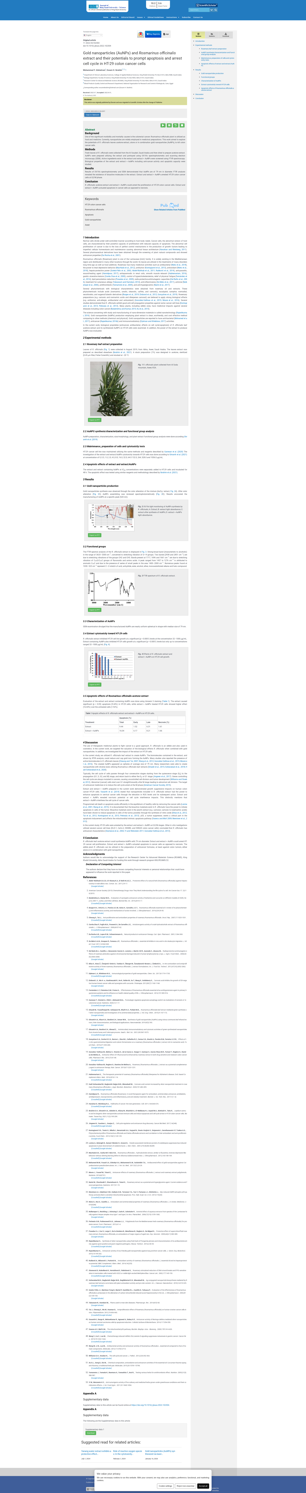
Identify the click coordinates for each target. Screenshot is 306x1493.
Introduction (200, 41)
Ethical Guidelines (156, 17)
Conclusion (199, 98)
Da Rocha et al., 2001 (111, 255)
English (88, 35)
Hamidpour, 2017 (110, 273)
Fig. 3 (144, 552)
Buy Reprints (154, 34)
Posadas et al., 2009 (124, 279)
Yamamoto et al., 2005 (122, 285)
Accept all (203, 1486)
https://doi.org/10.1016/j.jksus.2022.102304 (150, 1405)
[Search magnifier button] (216, 10)
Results (198, 70)
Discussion (199, 94)
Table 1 (166, 701)
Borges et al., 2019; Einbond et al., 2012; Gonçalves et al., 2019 (150, 294)
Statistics (212, 36)
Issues (140, 17)
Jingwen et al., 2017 (162, 776)
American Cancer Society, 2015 (157, 785)
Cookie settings (165, 1486)
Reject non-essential (185, 1486)
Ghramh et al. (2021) (178, 454)
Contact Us (198, 17)
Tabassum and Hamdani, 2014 (126, 282)
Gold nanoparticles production (212, 73)
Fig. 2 (172, 491)
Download (91, 1433)
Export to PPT (95, 420)
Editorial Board (127, 17)
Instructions (171, 17)
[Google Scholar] (97, 886)
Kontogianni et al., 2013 (155, 268)
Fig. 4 (106, 644)
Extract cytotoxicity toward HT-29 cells (215, 84)
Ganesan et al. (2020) (173, 452)
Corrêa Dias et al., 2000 (115, 276)
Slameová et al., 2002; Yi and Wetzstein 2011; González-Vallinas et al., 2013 (137, 831)
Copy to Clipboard (92, 115)
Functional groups (208, 77)
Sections (198, 36)
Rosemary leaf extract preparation (214, 49)
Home (105, 17)
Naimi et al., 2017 (161, 285)
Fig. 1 (106, 349)
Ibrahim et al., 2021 (122, 352)
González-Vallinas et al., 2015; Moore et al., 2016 (157, 300)
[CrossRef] (95, 903)
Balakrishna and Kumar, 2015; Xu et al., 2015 (130, 309)
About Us (115, 17)
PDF (167, 34)
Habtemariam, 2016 (177, 273)
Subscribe (186, 17)
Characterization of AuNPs (211, 81)
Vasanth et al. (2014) (110, 792)
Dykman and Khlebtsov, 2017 (153, 321)
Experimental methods (203, 45)
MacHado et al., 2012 (125, 268)
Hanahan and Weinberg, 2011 (173, 249)
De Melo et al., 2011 (165, 282)
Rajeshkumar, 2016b (109, 321)
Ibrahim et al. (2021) (169, 472)
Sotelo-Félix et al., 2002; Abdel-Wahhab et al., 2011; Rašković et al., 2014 (142, 270)
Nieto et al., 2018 (179, 265)
